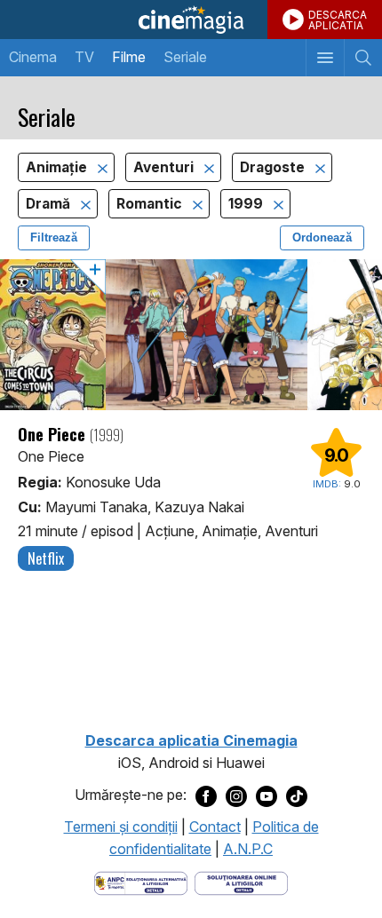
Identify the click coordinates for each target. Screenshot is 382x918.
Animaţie (58, 167)
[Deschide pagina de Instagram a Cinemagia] (236, 795)
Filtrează (53, 237)
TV (84, 57)
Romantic (151, 203)
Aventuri (165, 167)
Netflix (46, 558)
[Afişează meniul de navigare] (325, 57)
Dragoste (274, 167)
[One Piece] (191, 334)
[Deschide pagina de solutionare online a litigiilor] (241, 881)
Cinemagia (191, 19)
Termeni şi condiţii (121, 826)
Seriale (185, 57)
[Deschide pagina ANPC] (140, 881)
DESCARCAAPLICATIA (337, 20)
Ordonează (322, 237)
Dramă (50, 203)
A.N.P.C (248, 849)
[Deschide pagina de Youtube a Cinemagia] (266, 795)
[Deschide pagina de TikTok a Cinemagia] (296, 795)
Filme (129, 57)
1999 (247, 203)
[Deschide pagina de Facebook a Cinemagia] (206, 795)
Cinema (33, 57)
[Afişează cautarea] (363, 57)
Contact (215, 826)
